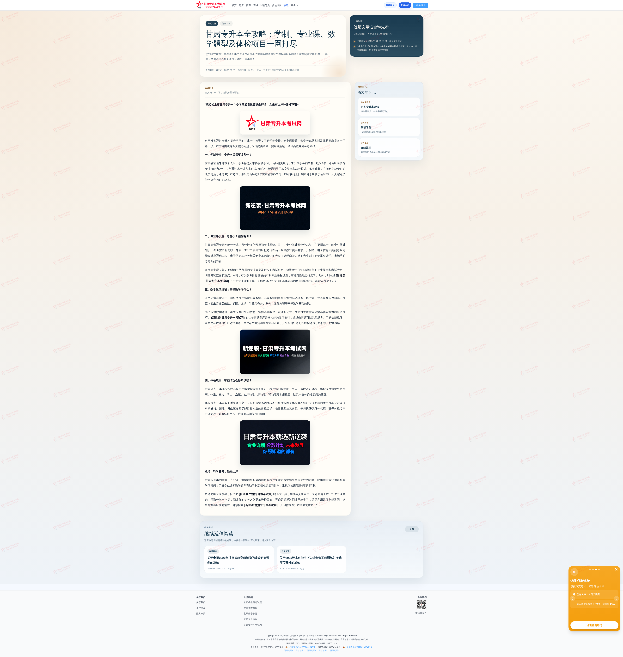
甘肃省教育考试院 (253, 602)
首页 (234, 5)
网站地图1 (288, 650)
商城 (255, 5)
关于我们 (200, 602)
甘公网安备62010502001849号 (301, 647)
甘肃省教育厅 (250, 607)
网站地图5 (334, 650)
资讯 (286, 5)
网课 (248, 5)
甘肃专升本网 (250, 619)
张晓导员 (265, 5)
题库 (241, 5)
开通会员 (405, 5)
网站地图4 (323, 650)
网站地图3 (311, 650)
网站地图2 (300, 650)
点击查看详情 (594, 625)
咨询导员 (390, 5)
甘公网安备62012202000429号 (358, 647)
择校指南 (276, 5)
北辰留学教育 (250, 613)
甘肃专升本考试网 (253, 624)
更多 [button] (293, 5)
